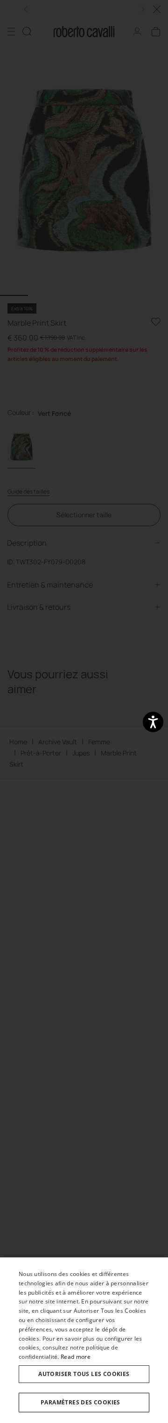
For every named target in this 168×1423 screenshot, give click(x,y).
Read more (76, 1357)
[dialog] (84, 1340)
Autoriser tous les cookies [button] (83, 1374)
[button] (84, 1402)
